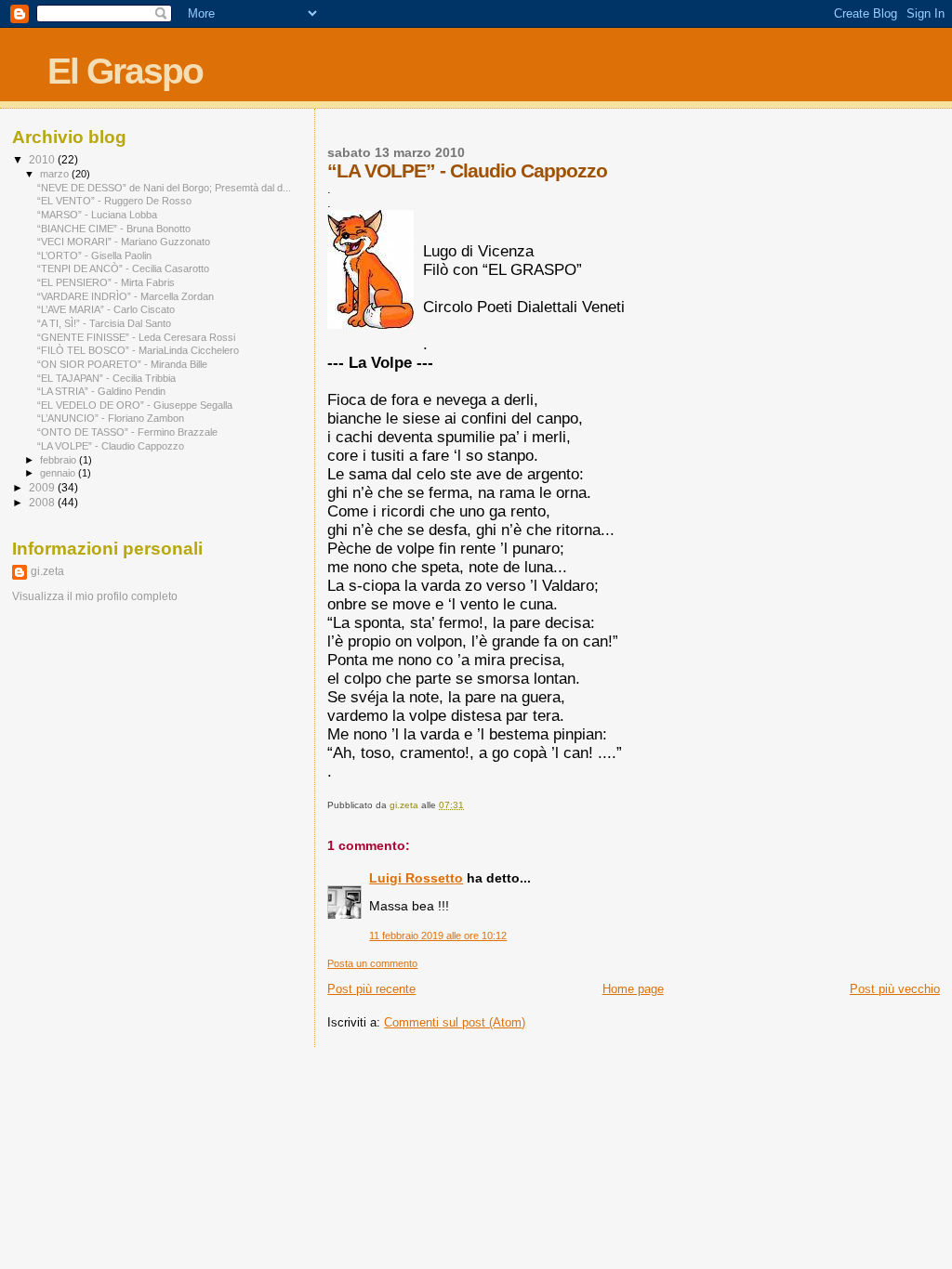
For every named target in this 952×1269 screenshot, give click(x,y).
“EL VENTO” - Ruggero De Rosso (114, 200)
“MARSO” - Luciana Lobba (97, 214)
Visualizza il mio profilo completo (95, 596)
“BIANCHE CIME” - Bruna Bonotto (114, 228)
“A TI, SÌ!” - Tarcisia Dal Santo (104, 323)
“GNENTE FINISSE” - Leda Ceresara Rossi (136, 337)
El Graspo (125, 71)
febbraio (59, 459)
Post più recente (371, 989)
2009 (43, 487)
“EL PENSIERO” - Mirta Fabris (106, 282)
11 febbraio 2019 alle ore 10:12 (438, 935)
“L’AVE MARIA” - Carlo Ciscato (106, 309)
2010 (43, 159)
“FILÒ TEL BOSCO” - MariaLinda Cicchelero (138, 350)
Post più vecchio (895, 989)
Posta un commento (372, 963)
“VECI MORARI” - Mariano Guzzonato (123, 241)
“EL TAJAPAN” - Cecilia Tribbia (106, 378)
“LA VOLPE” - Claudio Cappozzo (110, 445)
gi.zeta (47, 571)
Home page (633, 989)
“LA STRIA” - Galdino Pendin (101, 391)
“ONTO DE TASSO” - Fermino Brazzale (127, 432)
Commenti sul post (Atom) (454, 1022)
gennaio (59, 472)
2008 (43, 502)
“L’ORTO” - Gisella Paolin (94, 255)
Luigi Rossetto (416, 877)
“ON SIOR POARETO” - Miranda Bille (122, 364)
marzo (56, 173)
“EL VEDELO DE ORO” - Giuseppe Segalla (134, 405)
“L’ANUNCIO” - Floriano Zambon (110, 418)
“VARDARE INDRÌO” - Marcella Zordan (125, 296)
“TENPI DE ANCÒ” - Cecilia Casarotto (123, 268)
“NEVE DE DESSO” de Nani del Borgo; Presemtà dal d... (164, 187)
